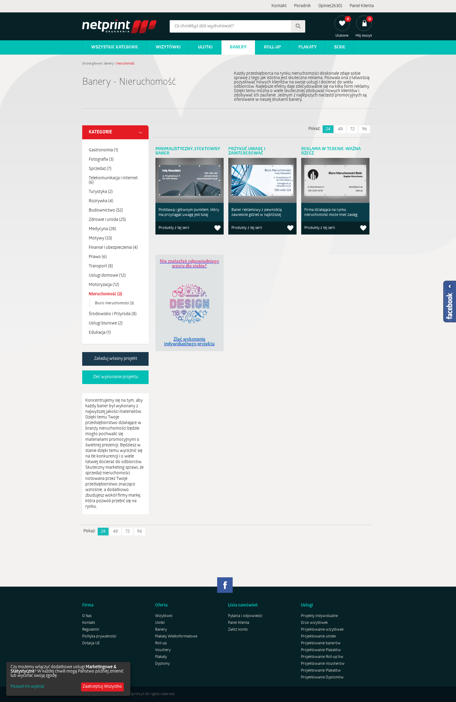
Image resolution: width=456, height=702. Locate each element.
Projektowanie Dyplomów (322, 677)
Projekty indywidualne (319, 616)
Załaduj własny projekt (115, 358)
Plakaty (307, 47)
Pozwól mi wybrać (27, 687)
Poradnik (302, 6)
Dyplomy (162, 664)
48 (340, 129)
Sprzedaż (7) (100, 169)
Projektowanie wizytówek (322, 630)
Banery (238, 47)
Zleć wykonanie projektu (115, 377)
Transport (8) (101, 266)
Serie (340, 47)
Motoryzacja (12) (104, 285)
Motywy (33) (100, 238)
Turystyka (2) (101, 192)
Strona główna (91, 63)
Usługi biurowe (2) (106, 323)
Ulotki (205, 47)
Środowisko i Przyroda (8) (112, 314)
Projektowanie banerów (321, 643)
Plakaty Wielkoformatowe (176, 636)
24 (328, 129)
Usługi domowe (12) (107, 275)
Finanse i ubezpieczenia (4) (113, 247)
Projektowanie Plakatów (321, 650)
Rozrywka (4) (101, 201)
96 (364, 129)
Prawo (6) (98, 257)
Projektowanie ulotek (318, 636)
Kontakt (279, 6)
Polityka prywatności (99, 636)
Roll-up (272, 47)
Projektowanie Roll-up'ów (322, 657)
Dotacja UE (91, 643)
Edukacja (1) (100, 332)
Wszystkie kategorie (114, 47)
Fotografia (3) (101, 159)
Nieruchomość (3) (105, 294)
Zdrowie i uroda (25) (107, 219)
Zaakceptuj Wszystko (102, 686)
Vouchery (163, 650)
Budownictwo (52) (106, 210)
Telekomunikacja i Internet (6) (113, 180)
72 (352, 129)
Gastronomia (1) (103, 150)
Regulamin (90, 630)
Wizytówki (168, 47)
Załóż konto (238, 630)
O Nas (87, 616)
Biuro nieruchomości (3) (114, 303)
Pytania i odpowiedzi (245, 616)
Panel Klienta (362, 6)
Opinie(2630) (330, 6)
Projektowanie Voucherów (323, 664)
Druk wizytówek (314, 623)
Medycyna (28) (102, 229)
